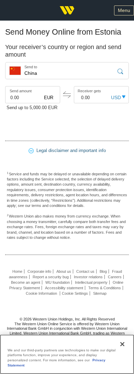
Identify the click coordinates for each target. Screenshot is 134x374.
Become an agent (25, 282)
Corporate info (39, 271)
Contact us (85, 271)
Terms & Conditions (104, 288)
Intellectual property (91, 282)
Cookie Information (42, 293)
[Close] (122, 344)
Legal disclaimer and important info (70, 150)
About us (63, 271)
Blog (103, 271)
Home (17, 271)
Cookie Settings (75, 293)
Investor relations (88, 277)
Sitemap (100, 293)
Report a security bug (51, 277)
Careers (115, 277)
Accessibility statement (64, 288)
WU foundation (57, 282)
